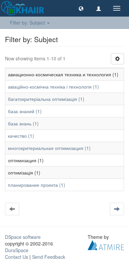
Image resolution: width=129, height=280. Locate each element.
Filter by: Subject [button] (28, 22)
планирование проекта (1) (36, 184)
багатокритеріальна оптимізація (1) (46, 99)
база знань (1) (23, 123)
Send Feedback (48, 256)
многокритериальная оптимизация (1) (49, 148)
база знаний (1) (25, 111)
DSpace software (23, 237)
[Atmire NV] (106, 244)
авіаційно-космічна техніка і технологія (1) (53, 86)
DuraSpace (16, 250)
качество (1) (21, 135)
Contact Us (16, 256)
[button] (81, 8)
